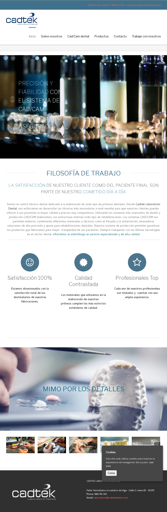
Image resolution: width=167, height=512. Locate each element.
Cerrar (111, 473)
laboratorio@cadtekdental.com (144, 5)
